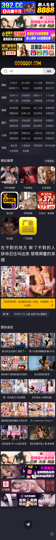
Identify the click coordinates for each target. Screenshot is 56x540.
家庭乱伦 (25, 132)
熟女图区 (38, 125)
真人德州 (25, 82)
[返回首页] (52, 534)
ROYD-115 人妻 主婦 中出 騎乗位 (30, 314)
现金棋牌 (38, 88)
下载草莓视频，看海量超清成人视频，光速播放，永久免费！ (28, 303)
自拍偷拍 (25, 95)
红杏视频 (13, 150)
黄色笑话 (38, 138)
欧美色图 (38, 120)
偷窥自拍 (13, 120)
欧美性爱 (50, 107)
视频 (3, 97)
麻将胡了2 (14, 88)
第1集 (6, 314)
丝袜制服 (25, 100)
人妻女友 (38, 132)
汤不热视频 (49, 145)
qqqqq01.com (28, 63)
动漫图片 (50, 120)
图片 (3, 122)
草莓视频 (38, 145)
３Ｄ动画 (50, 95)
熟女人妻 (13, 100)
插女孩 (14, 145)
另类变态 (50, 113)
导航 (3, 148)
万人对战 (38, 82)
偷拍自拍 (25, 107)
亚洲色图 (25, 120)
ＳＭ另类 (50, 100)
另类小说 (25, 138)
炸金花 (26, 88)
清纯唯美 (25, 125)
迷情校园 (13, 138)
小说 (3, 135)
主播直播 (38, 100)
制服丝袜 (13, 113)
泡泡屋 (26, 150)
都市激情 (13, 132)
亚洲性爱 (13, 107)
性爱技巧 (50, 138)
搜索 (49, 71)
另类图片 (50, 125)
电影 (3, 110)
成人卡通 (38, 107)
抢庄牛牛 (50, 88)
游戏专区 (50, 82)
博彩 (3, 85)
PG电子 (13, 82)
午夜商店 (25, 145)
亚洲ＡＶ (13, 95)
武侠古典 (50, 132)
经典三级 (25, 113)
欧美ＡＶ (38, 95)
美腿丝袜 (13, 125)
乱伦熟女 (38, 113)
